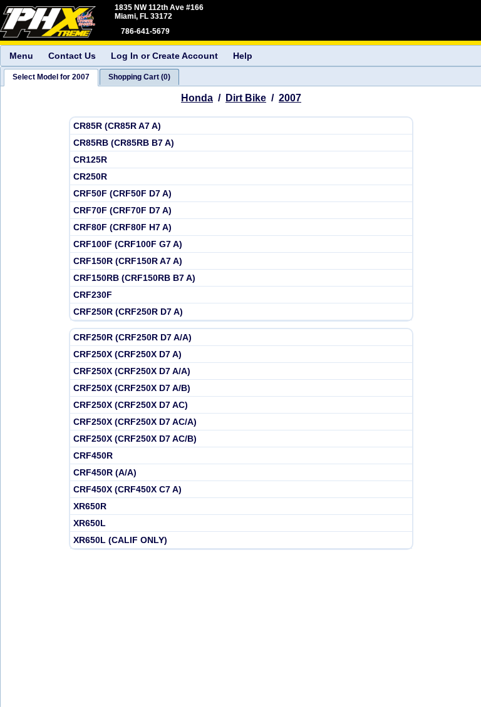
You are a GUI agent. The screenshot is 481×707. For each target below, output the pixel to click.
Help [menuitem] (242, 56)
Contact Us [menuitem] (72, 56)
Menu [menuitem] (21, 56)
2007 (290, 98)
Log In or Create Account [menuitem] (164, 56)
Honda (197, 98)
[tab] (51, 77)
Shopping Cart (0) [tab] (139, 77)
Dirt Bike (245, 98)
